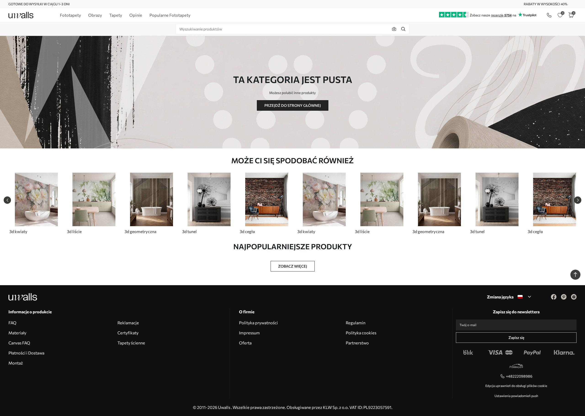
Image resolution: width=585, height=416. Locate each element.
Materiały (17, 332)
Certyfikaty (127, 332)
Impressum (249, 332)
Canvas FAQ (19, 342)
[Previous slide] (7, 200)
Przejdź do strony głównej (292, 105)
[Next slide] (577, 200)
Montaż (15, 362)
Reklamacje (128, 322)
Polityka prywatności (258, 322)
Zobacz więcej (292, 266)
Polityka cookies (361, 332)
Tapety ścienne (131, 342)
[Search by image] (394, 29)
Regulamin (355, 322)
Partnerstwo (357, 342)
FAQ (12, 322)
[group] (36, 203)
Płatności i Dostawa (26, 352)
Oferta (245, 342)
